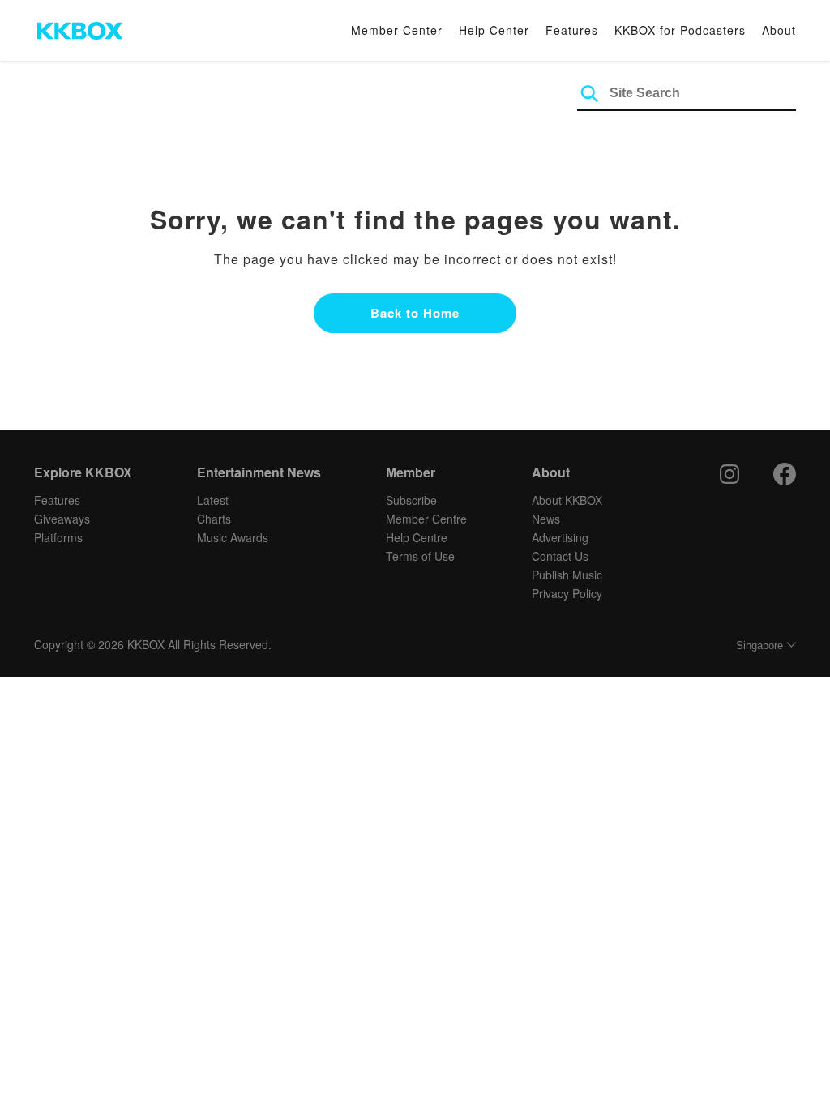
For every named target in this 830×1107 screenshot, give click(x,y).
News (546, 519)
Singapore (759, 645)
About (779, 30)
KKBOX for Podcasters (680, 30)
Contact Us (560, 556)
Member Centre (426, 519)
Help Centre (416, 537)
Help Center (494, 30)
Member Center (397, 30)
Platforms (58, 537)
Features (571, 30)
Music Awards (232, 537)
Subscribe (411, 500)
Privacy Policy (567, 593)
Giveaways (62, 519)
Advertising (560, 537)
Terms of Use (420, 556)
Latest (213, 500)
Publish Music (567, 574)
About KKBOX (567, 500)
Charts (214, 519)
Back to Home (415, 313)
